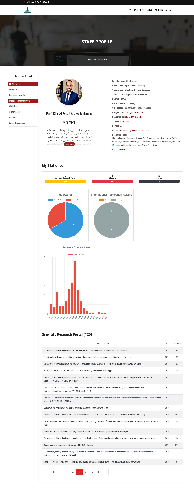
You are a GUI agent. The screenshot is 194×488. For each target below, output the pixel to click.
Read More (69, 144)
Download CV (121, 149)
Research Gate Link (134, 117)
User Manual (147, 10)
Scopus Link (124, 121)
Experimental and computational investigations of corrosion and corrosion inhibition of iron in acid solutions (87, 357)
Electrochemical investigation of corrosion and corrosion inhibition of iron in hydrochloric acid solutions (86, 350)
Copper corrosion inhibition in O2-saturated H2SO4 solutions (68, 445)
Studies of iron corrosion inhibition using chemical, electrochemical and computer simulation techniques (86, 431)
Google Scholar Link (135, 112)
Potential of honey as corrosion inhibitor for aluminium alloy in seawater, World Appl (78, 370)
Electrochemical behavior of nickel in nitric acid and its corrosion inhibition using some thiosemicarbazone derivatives (92, 462)
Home (135, 10)
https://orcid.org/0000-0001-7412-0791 (133, 130)
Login (160, 10)
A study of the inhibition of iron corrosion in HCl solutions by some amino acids (76, 408)
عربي (169, 10)
